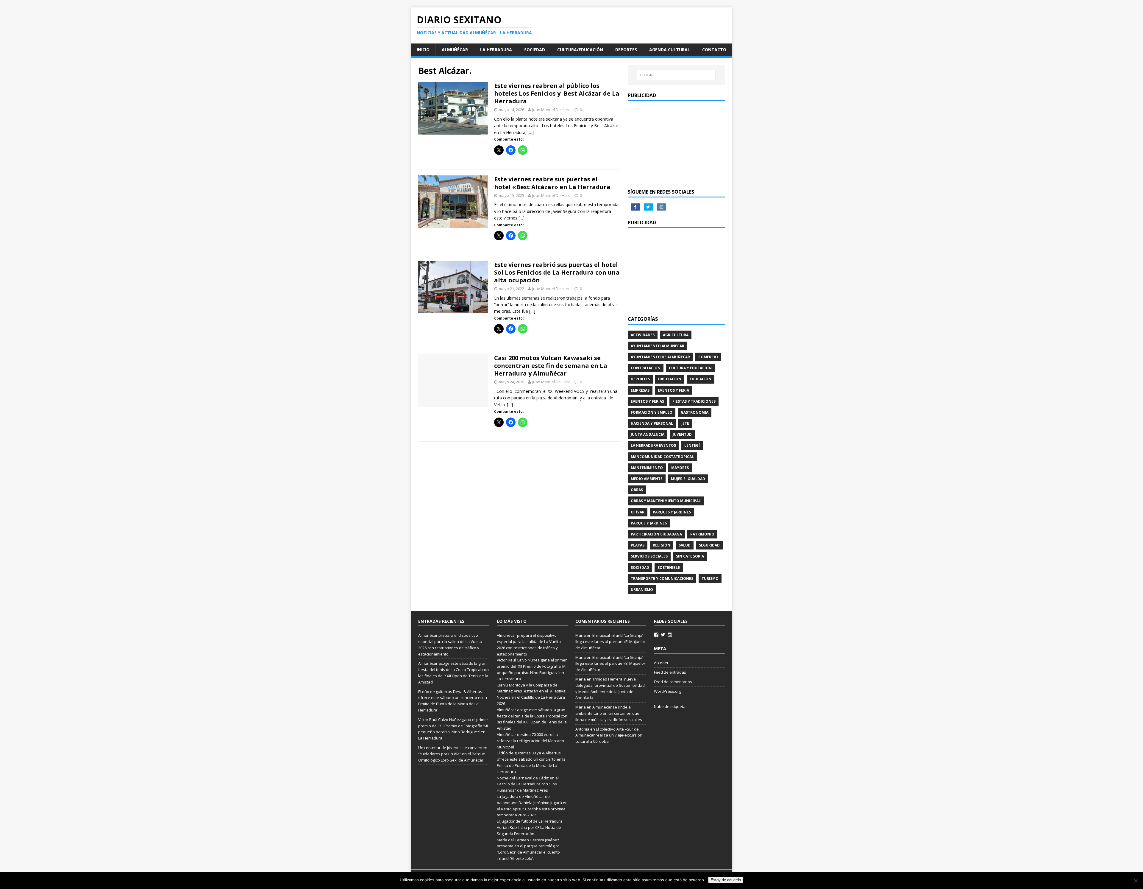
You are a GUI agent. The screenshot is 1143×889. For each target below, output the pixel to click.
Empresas (640, 390)
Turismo (710, 578)
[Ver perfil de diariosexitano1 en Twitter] (662, 634)
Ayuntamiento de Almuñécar (660, 356)
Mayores (680, 467)
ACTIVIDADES (643, 334)
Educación (700, 379)
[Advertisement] (676, 144)
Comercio (708, 356)
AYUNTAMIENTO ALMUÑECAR (657, 345)
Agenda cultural (669, 49)
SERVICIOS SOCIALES (649, 556)
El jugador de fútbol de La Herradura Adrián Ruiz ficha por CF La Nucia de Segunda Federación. (530, 827)
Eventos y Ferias (647, 401)
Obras (637, 489)
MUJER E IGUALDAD (688, 478)
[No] (1136, 881)
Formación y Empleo (651, 412)
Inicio (423, 49)
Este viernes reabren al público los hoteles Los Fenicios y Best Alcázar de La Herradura (556, 93)
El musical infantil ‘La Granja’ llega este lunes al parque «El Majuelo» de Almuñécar (610, 641)
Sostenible (669, 567)
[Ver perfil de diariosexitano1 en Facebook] (656, 634)
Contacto (714, 49)
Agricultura (675, 334)
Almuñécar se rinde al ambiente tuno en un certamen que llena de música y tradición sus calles (608, 713)
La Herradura (496, 49)
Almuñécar (455, 49)
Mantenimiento (647, 467)
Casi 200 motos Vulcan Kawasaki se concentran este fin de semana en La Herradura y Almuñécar (550, 365)
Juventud (682, 434)
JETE (685, 423)
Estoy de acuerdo (726, 880)
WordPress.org (667, 691)
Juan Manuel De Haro (551, 109)
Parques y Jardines (672, 512)
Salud (685, 545)
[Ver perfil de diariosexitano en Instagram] (669, 634)
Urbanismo (642, 589)
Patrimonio (702, 534)
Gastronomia (694, 412)
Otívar (637, 512)
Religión (661, 545)
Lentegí (692, 445)
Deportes (626, 49)
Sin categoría (690, 556)
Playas (637, 545)
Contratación (645, 367)
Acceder (661, 662)
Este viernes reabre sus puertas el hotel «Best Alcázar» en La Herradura (553, 183)
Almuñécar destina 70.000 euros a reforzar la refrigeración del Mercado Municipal (530, 741)
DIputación (669, 379)
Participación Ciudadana (656, 534)
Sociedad (534, 49)
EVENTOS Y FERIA (673, 390)
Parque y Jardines (649, 523)
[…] (531, 132)
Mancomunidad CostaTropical (662, 456)
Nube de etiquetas (671, 706)
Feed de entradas (670, 672)
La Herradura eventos (653, 445)
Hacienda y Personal (652, 423)
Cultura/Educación (580, 49)
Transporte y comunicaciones (662, 578)
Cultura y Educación (690, 367)
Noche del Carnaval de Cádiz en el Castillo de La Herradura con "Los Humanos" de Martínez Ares (528, 784)
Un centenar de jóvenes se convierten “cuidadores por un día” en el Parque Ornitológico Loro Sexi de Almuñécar (452, 754)
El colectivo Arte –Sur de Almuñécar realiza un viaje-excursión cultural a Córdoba (608, 735)
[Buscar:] (676, 75)
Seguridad (709, 545)
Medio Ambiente (647, 478)
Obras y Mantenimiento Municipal (666, 500)
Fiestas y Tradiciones (694, 401)
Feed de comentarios (673, 681)
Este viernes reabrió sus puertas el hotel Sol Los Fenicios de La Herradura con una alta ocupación (557, 272)
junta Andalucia (647, 434)
